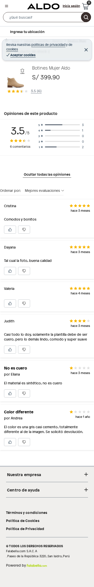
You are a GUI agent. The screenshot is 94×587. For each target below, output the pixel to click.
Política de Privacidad (25, 528)
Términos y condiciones (26, 512)
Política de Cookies (22, 520)
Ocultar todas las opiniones (47, 174)
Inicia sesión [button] (71, 6)
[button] (47, 18)
